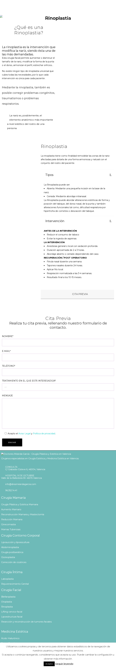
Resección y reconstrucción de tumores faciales (26, 622)
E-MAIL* (6, 351)
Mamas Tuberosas (10, 529)
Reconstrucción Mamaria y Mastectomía (22, 514)
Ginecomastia (8, 524)
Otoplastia (6, 602)
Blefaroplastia (8, 597)
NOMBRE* (7, 336)
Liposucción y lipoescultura (15, 542)
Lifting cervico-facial (11, 612)
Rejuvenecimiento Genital (15, 584)
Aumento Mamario (11, 509)
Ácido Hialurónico (10, 638)
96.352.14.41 (11, 490)
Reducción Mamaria (11, 519)
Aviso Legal (24, 433)
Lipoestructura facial (11, 617)
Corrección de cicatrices (13, 562)
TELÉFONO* (8, 366)
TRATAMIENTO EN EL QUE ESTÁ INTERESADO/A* (29, 380)
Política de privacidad (44, 433)
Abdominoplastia (10, 547)
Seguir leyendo (64, 663)
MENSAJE (7, 395)
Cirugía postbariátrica (12, 552)
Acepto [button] (49, 664)
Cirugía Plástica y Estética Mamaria (19, 504)
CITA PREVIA (80, 294)
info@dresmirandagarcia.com (20, 484)
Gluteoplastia (8, 557)
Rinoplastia (7, 607)
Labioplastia (7, 579)
